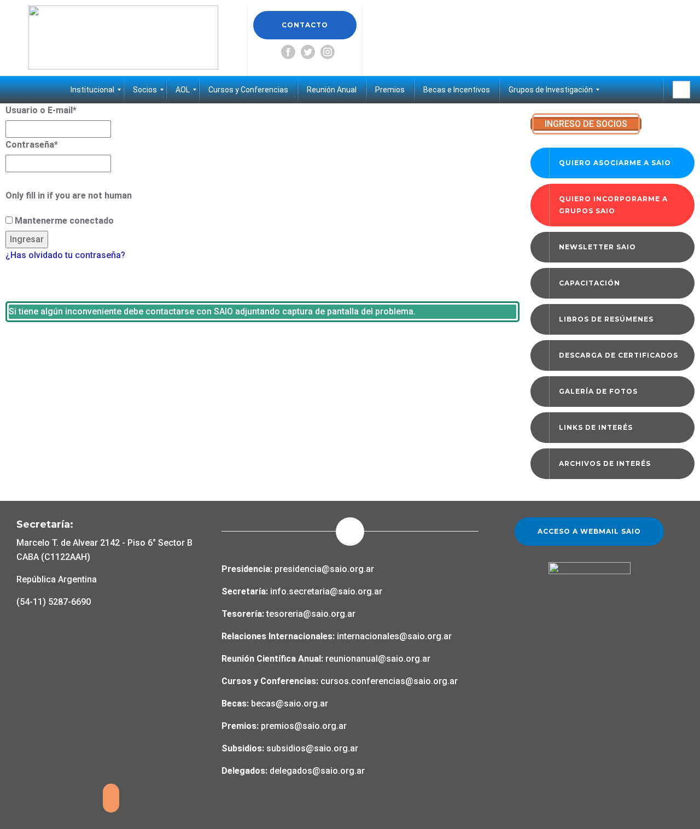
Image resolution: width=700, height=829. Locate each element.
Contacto (305, 25)
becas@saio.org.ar (289, 703)
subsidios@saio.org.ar (312, 748)
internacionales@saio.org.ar (394, 636)
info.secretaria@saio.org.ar (326, 591)
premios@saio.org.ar (304, 726)
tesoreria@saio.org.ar (309, 614)
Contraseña (31, 144)
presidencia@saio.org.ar (324, 569)
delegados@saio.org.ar (317, 771)
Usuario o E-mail (41, 110)
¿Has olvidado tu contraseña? (65, 255)
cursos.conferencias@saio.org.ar (389, 681)
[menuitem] (92, 89)
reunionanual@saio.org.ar (377, 658)
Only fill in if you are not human (68, 195)
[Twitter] (308, 52)
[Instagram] (327, 52)
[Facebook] (288, 52)
